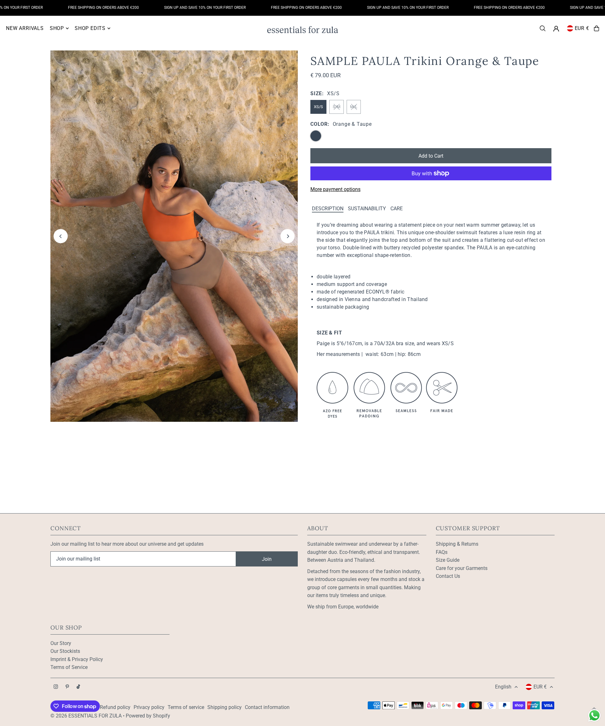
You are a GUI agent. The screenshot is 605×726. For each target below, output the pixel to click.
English (503, 687)
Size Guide (447, 560)
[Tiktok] (78, 687)
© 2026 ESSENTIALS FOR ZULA (86, 716)
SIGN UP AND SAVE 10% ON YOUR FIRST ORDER (189, 7)
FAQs (441, 552)
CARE (396, 209)
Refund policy (115, 707)
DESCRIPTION (327, 209)
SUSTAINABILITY (367, 209)
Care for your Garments (461, 568)
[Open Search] (542, 28)
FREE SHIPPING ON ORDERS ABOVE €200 (88, 7)
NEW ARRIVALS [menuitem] (25, 28)
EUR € (582, 28)
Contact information (267, 707)
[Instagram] (56, 687)
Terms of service (186, 707)
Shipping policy (224, 707)
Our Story (60, 643)
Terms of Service (69, 667)
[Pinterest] (67, 687)
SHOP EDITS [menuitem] (90, 28)
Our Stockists (65, 651)
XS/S (318, 106)
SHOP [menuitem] (57, 28)
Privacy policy (149, 707)
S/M (336, 106)
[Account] (556, 29)
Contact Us (448, 576)
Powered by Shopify (148, 716)
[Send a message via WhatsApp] (594, 715)
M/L (353, 106)
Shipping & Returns (457, 544)
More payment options (335, 189)
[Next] (287, 236)
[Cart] (596, 28)
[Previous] (61, 236)
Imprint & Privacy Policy (76, 659)
